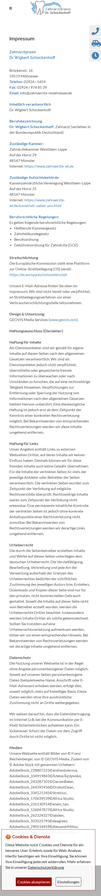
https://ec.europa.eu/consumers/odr (38, 274)
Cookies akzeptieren (33, 882)
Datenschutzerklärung (46, 867)
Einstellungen (68, 882)
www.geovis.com (63, 319)
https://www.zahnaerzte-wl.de (49, 166)
